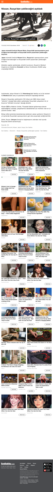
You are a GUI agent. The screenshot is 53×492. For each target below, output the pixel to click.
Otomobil (20, 67)
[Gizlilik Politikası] (31, 479)
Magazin (33, 465)
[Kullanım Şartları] (23, 479)
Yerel (21, 467)
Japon (3, 57)
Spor (27, 465)
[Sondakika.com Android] (47, 467)
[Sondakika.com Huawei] (47, 470)
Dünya (34, 463)
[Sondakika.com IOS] (47, 464)
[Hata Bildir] (25, 483)
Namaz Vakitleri (23, 469)
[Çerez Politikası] (31, 481)
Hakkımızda (3, 467)
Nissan (19, 57)
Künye (14, 467)
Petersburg (26, 93)
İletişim (11, 467)
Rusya (29, 57)
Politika (26, 467)
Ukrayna (13, 119)
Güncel (29, 463)
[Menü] (2, 1)
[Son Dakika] (26, 1)
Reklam (7, 467)
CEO (7, 106)
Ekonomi (22, 465)
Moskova (6, 95)
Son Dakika (22, 463)
